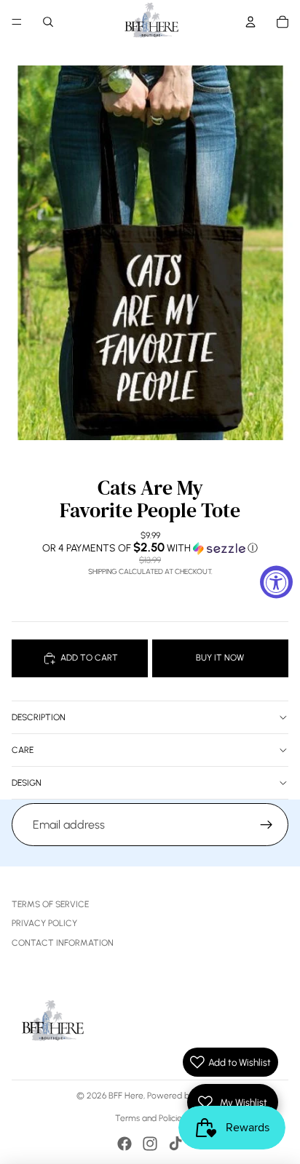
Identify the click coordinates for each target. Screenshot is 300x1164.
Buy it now (220, 658)
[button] (150, 548)
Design (27, 783)
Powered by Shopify (185, 1096)
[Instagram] (150, 1143)
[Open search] (48, 22)
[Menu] (16, 22)
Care (22, 750)
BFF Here (125, 1096)
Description (39, 717)
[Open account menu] (250, 22)
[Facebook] (124, 1143)
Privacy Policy (44, 923)
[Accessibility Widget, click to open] (276, 582)
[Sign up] (266, 825)
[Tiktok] (175, 1143)
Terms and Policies (150, 1118)
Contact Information (63, 943)
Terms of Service (50, 904)
